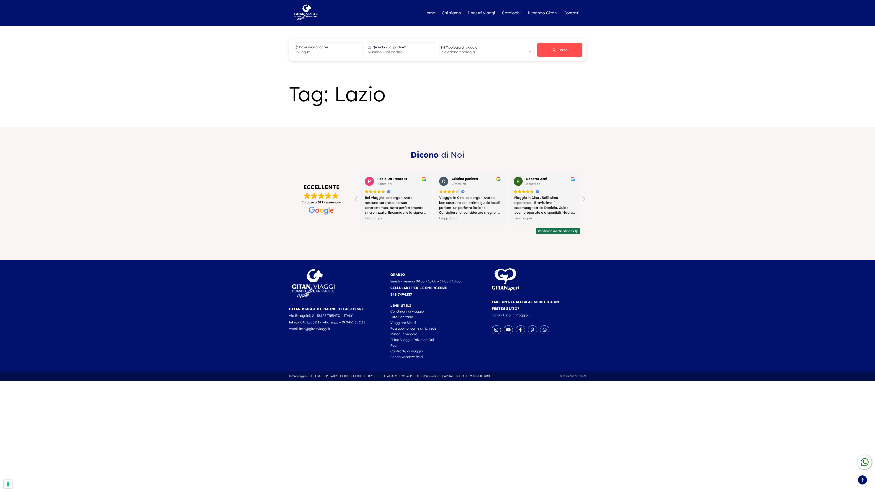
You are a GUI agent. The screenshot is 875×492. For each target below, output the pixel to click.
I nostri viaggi (481, 12)
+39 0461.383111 (306, 322)
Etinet (582, 376)
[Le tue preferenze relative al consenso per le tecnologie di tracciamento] (8, 484)
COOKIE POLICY (362, 376)
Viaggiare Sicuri (403, 322)
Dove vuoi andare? (313, 47)
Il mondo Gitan (542, 12)
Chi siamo (451, 12)
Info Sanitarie (401, 317)
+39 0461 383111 (352, 322)
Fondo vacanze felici (406, 357)
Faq (393, 345)
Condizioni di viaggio (407, 311)
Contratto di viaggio (406, 351)
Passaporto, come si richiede (413, 328)
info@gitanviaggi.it (314, 329)
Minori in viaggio (403, 334)
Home (429, 12)
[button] (583, 200)
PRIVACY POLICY (337, 376)
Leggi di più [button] (374, 218)
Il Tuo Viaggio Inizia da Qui (412, 340)
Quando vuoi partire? (389, 47)
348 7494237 (401, 294)
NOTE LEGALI (314, 376)
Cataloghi (511, 12)
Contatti (571, 12)
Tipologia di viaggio (461, 47)
